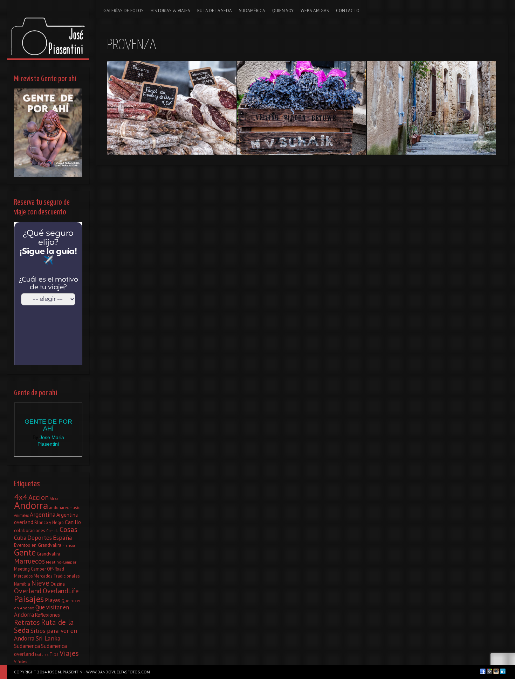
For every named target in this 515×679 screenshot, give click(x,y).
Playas (52, 599)
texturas (41, 654)
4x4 (20, 496)
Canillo (73, 521)
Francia (68, 545)
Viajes (69, 653)
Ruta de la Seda (44, 626)
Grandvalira (48, 554)
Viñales (20, 661)
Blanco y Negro (49, 522)
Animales (21, 515)
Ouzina (57, 584)
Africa (54, 498)
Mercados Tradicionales (57, 576)
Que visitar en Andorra (41, 610)
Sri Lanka (48, 638)
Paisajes (29, 598)
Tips (54, 654)
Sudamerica (27, 645)
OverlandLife (60, 591)
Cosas (68, 529)
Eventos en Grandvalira (37, 545)
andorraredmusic (64, 507)
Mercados (23, 576)
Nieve (40, 583)
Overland (28, 590)
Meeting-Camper (61, 562)
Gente (25, 552)
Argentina (42, 514)
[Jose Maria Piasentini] (48, 29)
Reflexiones (47, 614)
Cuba (20, 538)
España (62, 537)
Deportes (39, 537)
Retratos (27, 622)
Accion (38, 497)
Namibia (22, 584)
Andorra (31, 505)
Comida (52, 530)
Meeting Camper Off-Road (39, 569)
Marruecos (29, 561)
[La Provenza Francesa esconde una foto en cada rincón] (431, 108)
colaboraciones (29, 530)
